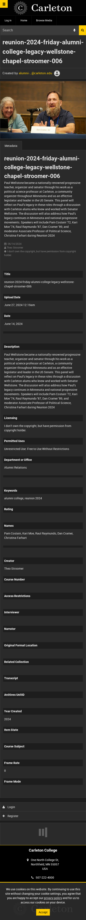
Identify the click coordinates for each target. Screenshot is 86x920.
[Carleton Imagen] (43, 8)
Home (23, 20)
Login (11, 807)
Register (12, 816)
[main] (43, 440)
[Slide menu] (4, 4)
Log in (8, 20)
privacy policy (53, 898)
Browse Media (44, 20)
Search (82, 30)
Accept (43, 912)
